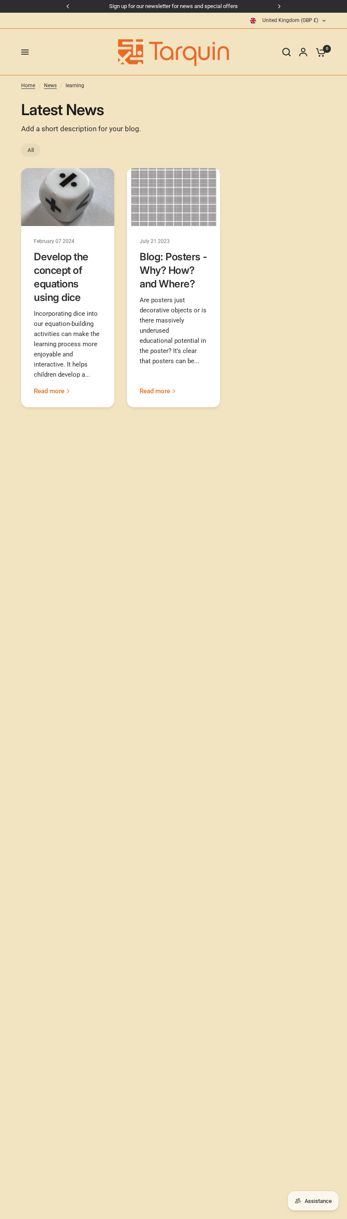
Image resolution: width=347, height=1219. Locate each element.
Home (28, 85)
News (50, 85)
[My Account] (303, 52)
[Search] (286, 52)
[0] (318, 52)
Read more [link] (49, 391)
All (31, 150)
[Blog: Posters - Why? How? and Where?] (173, 197)
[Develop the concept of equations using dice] (67, 197)
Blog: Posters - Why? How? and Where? (173, 270)
